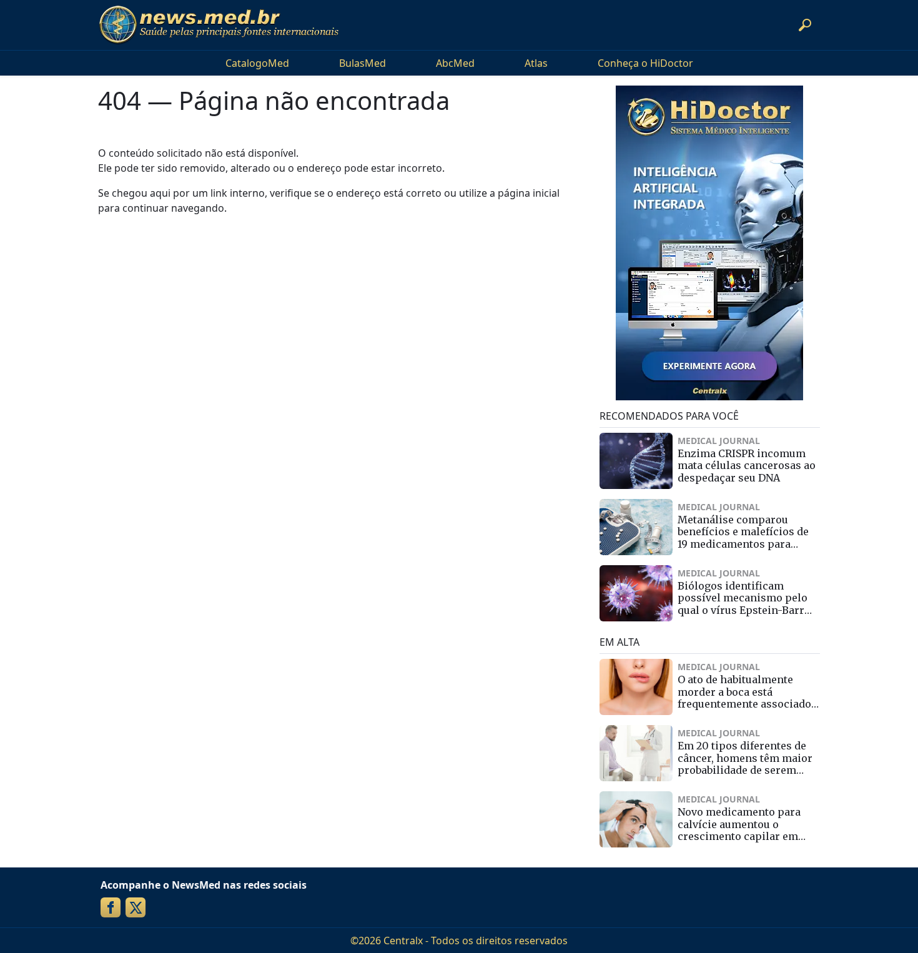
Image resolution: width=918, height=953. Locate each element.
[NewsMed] (218, 25)
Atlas (536, 63)
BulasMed (362, 63)
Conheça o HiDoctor (645, 63)
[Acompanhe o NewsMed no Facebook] (111, 907)
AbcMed (455, 63)
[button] (805, 25)
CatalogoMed (257, 63)
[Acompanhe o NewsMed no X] (136, 907)
